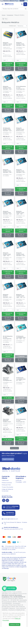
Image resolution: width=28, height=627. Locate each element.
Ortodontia (10, 15)
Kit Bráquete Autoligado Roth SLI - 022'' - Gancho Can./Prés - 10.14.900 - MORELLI (21, 379)
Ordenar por (12, 25)
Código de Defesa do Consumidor (7, 490)
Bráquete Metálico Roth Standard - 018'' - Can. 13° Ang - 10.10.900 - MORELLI (21, 44)
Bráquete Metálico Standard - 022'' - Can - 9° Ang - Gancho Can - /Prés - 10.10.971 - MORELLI (7, 296)
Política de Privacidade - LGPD (21, 481)
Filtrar (6, 19)
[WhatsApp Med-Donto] (4, 500)
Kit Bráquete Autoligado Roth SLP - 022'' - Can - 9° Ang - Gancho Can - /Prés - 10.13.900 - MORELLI (21, 338)
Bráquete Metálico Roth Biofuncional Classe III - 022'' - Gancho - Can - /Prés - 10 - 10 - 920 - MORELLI (21, 129)
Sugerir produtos (8, 459)
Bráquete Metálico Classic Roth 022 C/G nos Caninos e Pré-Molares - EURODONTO (7, 44)
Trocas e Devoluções (7, 487)
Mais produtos (14, 448)
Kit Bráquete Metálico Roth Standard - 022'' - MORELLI (7, 129)
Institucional (5, 480)
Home (3, 15)
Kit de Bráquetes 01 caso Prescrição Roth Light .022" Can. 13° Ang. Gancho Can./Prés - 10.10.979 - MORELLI (7, 338)
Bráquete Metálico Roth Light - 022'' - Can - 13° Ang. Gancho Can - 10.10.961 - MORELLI (7, 254)
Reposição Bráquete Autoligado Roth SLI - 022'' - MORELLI (7, 379)
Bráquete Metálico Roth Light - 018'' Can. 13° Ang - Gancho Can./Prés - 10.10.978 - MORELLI (21, 296)
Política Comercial (7, 482)
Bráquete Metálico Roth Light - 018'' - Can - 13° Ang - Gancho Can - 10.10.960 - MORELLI (20, 213)
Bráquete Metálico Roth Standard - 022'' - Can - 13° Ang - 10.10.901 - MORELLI (7, 88)
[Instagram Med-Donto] (7, 500)
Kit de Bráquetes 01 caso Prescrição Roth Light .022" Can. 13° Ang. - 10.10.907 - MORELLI (21, 88)
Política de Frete (6, 485)
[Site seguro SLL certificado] (9, 579)
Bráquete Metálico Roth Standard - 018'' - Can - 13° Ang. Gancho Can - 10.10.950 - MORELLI (8, 171)
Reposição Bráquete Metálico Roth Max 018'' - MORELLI (7, 421)
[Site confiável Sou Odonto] (9, 588)
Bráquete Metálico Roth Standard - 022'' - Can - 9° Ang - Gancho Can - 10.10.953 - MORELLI (7, 213)
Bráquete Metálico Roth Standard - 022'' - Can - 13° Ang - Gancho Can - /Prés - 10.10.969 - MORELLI (20, 254)
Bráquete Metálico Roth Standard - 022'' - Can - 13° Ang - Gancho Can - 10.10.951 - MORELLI (20, 171)
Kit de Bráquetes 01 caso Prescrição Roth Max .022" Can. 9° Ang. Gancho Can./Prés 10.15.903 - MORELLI (21, 421)
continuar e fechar (14, 624)
